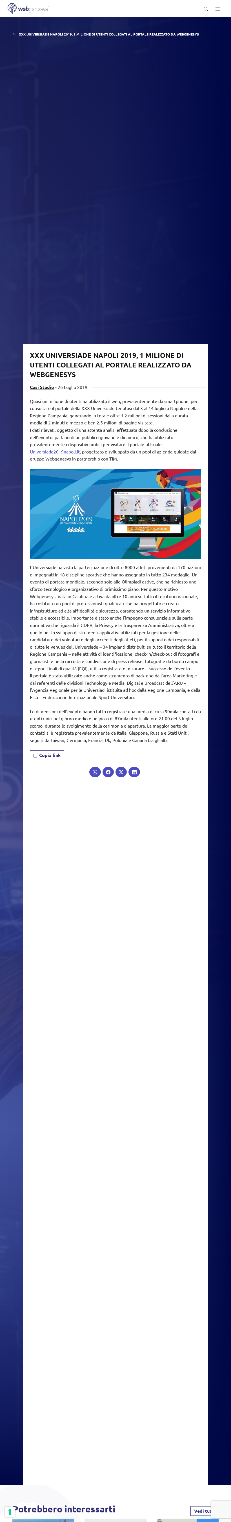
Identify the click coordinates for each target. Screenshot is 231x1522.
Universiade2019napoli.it (55, 451)
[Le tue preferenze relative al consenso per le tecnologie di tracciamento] (10, 1512)
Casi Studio (42, 387)
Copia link (49, 755)
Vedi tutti (204, 1511)
